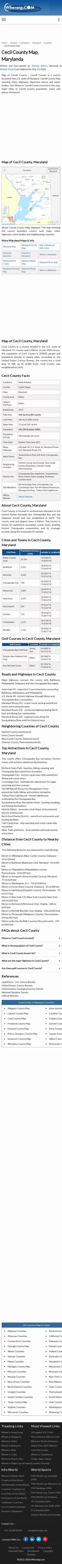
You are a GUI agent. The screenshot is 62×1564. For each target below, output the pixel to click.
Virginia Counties (16, 1407)
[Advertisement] (31, 127)
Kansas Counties (16, 1356)
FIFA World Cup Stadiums (44, 1497)
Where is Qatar (9, 1441)
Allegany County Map (19, 1008)
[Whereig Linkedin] (32, 1539)
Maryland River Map (49, 262)
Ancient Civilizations (11, 1511)
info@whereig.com (37, 1530)
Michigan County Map (19, 1366)
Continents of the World (14, 1498)
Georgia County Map (18, 1346)
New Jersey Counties (19, 1381)
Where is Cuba (9, 1454)
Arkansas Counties (17, 1336)
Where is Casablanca (42, 1454)
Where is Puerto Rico (12, 1458)
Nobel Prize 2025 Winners (44, 1445)
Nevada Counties (16, 1376)
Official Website (25, 497)
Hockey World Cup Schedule (46, 1514)
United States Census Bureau (17, 985)
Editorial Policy (16, 1551)
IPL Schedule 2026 (40, 1501)
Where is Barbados (11, 1445)
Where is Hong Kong (12, 1432)
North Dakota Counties (20, 1386)
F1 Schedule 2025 (40, 1510)
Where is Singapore (11, 1436)
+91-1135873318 (13, 1530)
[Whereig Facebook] (25, 1539)
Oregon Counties (17, 1391)
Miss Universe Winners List (45, 1436)
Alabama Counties (17, 1331)
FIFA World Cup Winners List (46, 1483)
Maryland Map (9, 247)
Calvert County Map (18, 1013)
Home (4, 43)
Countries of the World (13, 1493)
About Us (13, 1547)
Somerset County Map (19, 1038)
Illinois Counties (16, 1351)
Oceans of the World (12, 1480)
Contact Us (28, 1547)
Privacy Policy (45, 1547)
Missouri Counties (17, 1371)
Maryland (36, 43)
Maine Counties (16, 1361)
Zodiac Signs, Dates (41, 1458)
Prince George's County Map (22, 1033)
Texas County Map (17, 1402)
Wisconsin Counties (18, 1412)
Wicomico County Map (19, 1043)
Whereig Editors (39, 65)
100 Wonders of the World (15, 1484)
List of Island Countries (13, 1506)
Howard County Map (18, 1028)
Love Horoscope (39, 1450)
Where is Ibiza (8, 1450)
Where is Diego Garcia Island (16, 1463)
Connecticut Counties (19, 1341)
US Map (13, 43)
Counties (48, 43)
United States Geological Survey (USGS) (22, 988)
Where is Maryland (48, 254)
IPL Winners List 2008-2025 (45, 1505)
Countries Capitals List (13, 1489)
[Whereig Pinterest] (45, 1539)
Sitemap (31, 1554)
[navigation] (4, 19)
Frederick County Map (19, 1023)
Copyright (48, 1551)
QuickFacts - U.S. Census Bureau (19, 982)
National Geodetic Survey (15, 992)
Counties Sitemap (40, 1463)
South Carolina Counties (20, 1397)
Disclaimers (33, 1551)
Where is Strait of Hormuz (44, 1441)
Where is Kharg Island (12, 1475)
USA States (24, 43)
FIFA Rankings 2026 (41, 1488)
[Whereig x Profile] (38, 1539)
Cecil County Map (17, 1018)
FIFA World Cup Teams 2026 (46, 1492)
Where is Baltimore (48, 270)
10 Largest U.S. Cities (42, 1432)
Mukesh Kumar (7, 69)
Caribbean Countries (12, 1502)
